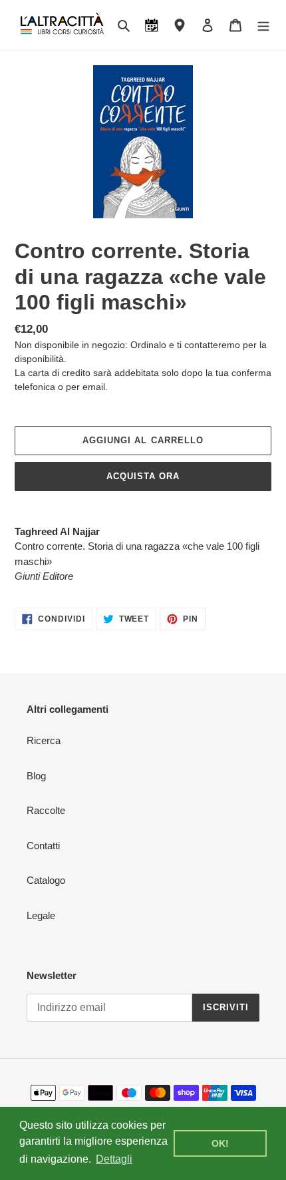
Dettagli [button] (114, 1159)
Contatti (43, 845)
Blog (36, 775)
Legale (41, 915)
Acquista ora (143, 476)
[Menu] (263, 25)
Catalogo (46, 880)
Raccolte (46, 810)
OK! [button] (220, 1143)
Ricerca (44, 740)
